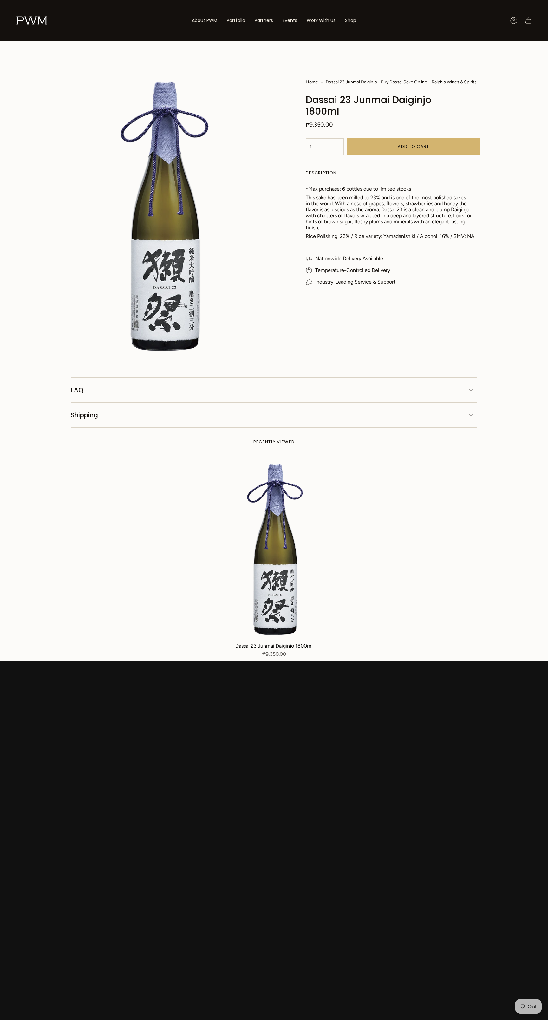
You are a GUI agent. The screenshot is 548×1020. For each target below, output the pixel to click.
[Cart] (528, 20)
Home (312, 82)
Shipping (84, 415)
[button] (236, 20)
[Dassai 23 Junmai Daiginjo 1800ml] (274, 548)
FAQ (77, 389)
